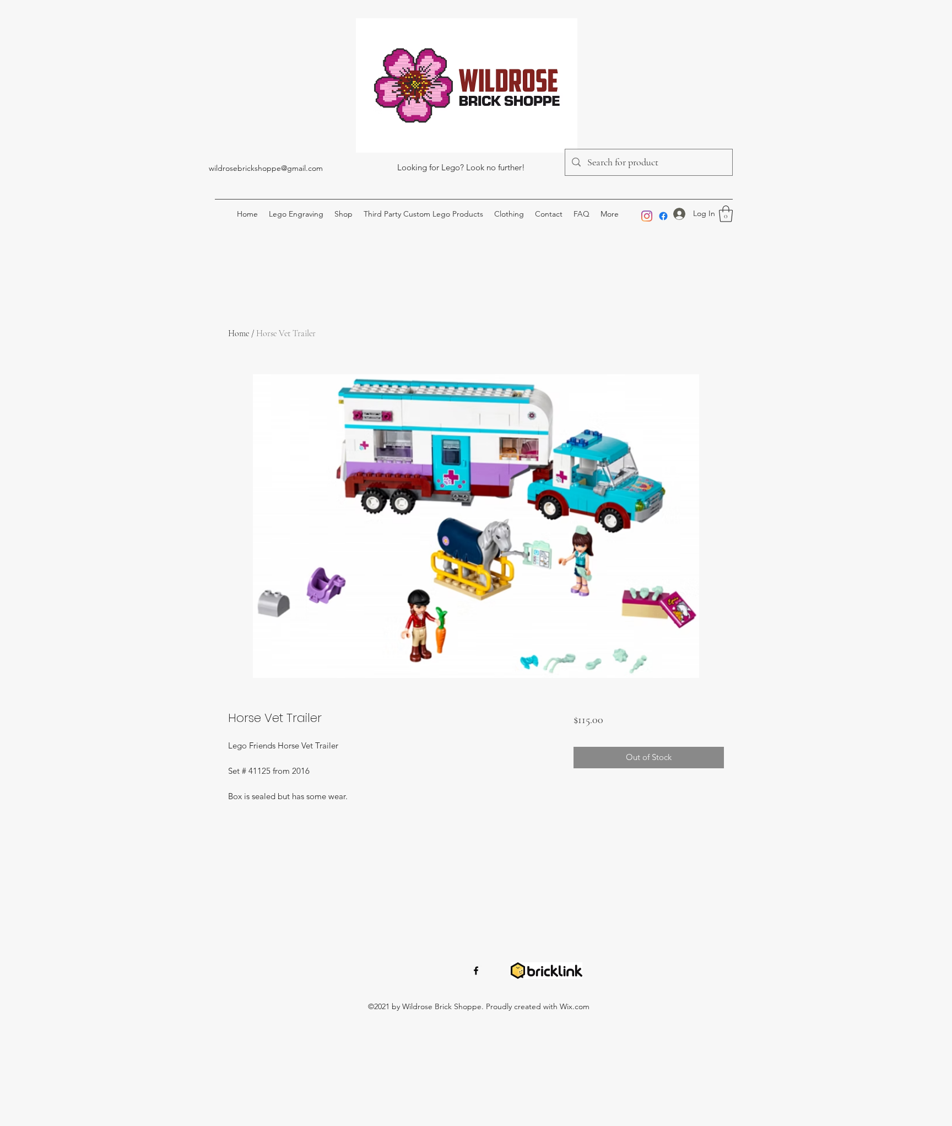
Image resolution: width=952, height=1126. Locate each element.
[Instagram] (646, 216)
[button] (726, 214)
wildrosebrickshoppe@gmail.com (266, 168)
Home (238, 333)
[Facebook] (663, 216)
